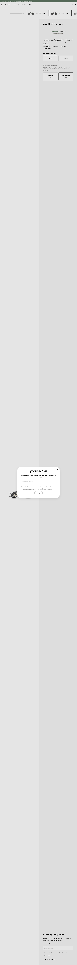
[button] (57, 469)
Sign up (38, 493)
